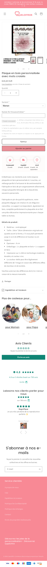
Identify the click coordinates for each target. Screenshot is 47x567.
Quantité (5, 88)
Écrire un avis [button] (23, 357)
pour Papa (32, 327)
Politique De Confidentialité (16, 503)
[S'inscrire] (39, 469)
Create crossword (9, 121)
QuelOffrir (11, 556)
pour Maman (12, 327)
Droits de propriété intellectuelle (18, 520)
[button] (4, 14)
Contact (8, 514)
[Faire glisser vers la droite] (28, 69)
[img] (23, 397)
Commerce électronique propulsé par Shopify (29, 556)
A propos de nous (12, 487)
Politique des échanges (14, 509)
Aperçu (23, 141)
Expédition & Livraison (13, 498)
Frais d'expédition (7, 84)
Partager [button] (8, 281)
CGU (6, 493)
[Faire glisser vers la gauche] (18, 69)
